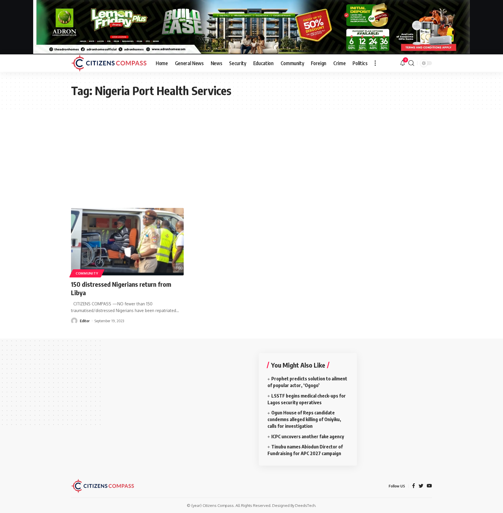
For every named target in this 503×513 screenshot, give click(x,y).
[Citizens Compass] (108, 63)
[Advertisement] (251, 152)
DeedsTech (305, 505)
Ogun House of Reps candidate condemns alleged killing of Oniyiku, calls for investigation (304, 419)
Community (87, 273)
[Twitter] (421, 486)
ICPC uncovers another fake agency (307, 436)
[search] (411, 63)
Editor (85, 320)
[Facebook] (413, 486)
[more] (375, 63)
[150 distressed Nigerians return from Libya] (127, 241)
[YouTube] (429, 486)
